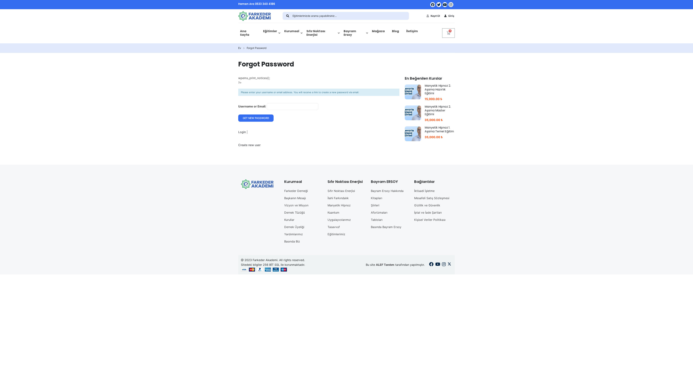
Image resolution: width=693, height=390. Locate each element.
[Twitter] (438, 4)
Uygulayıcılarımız (339, 220)
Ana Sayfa (244, 33)
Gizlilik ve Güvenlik (427, 205)
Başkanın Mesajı (295, 198)
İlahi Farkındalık (338, 198)
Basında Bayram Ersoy (386, 227)
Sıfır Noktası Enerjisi (315, 33)
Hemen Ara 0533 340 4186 (256, 4)
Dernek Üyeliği (294, 227)
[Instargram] (444, 264)
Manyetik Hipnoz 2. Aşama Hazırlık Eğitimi (438, 89)
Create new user (249, 145)
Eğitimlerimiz (336, 234)
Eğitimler (270, 31)
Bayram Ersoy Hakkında (387, 191)
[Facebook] (432, 4)
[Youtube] (445, 4)
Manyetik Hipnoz (339, 205)
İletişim (412, 31)
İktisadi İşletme (424, 191)
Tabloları (377, 220)
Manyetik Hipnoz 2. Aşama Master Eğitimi (438, 110)
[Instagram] (450, 4)
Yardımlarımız (293, 234)
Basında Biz (292, 241)
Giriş (451, 15)
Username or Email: (252, 106)
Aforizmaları (379, 212)
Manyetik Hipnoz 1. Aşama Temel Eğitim (439, 129)
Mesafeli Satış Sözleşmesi (431, 198)
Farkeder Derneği (296, 191)
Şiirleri (375, 205)
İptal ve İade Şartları (428, 212)
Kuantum (333, 212)
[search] (288, 16)
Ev (239, 47)
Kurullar (289, 220)
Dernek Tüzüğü (294, 212)
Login (242, 132)
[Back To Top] (685, 383)
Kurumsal (291, 31)
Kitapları (376, 198)
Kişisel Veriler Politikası (430, 220)
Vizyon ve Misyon (296, 205)
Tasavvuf (334, 227)
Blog (395, 31)
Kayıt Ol (435, 15)
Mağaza (378, 31)
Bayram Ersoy (350, 33)
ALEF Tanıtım (385, 264)
